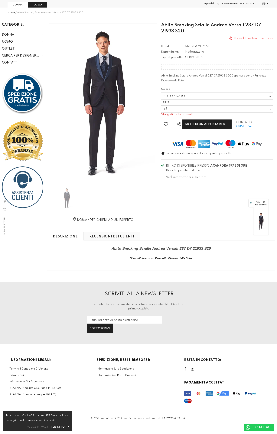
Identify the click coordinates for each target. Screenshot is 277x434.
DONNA (18, 5)
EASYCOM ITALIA (173, 418)
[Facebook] (187, 369)
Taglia (166, 102)
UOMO (38, 5)
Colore (166, 89)
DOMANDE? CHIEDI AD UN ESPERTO (105, 220)
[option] (103, 104)
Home (11, 12)
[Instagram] (194, 369)
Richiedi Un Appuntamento (207, 124)
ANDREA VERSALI (197, 46)
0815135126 (244, 126)
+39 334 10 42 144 (243, 4)
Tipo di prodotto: (172, 57)
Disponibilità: (170, 52)
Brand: (165, 46)
